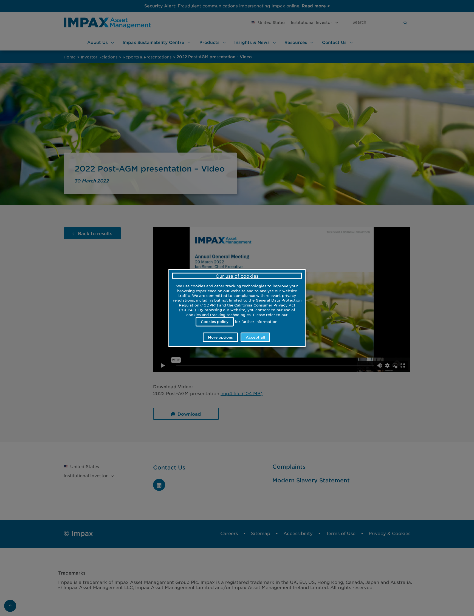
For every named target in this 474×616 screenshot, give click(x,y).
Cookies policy (214, 321)
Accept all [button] (255, 337)
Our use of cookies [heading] (237, 275)
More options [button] (220, 337)
